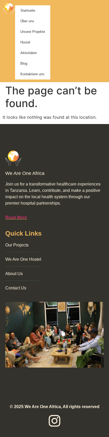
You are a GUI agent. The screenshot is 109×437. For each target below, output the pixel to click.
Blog (23, 63)
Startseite (27, 10)
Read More (16, 217)
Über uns (27, 21)
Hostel (25, 42)
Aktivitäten (28, 53)
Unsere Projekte (32, 32)
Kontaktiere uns (32, 74)
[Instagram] (54, 420)
